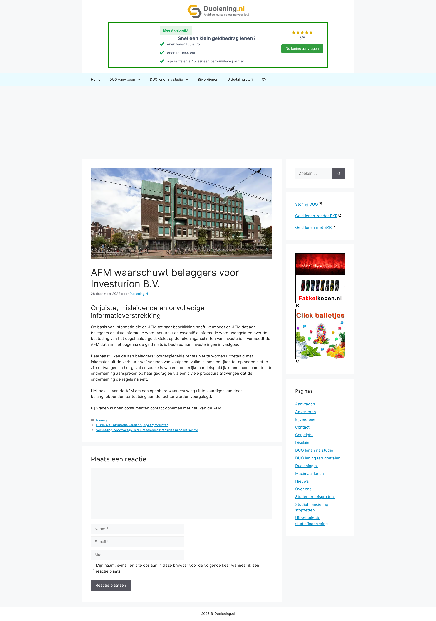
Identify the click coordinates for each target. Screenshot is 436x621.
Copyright (304, 435)
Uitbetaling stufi (240, 79)
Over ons (303, 489)
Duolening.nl (306, 466)
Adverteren (305, 411)
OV (264, 79)
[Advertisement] (218, 120)
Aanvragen (305, 404)
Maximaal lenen (309, 473)
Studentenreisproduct (315, 496)
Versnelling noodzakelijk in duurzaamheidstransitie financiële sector (147, 430)
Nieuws (101, 420)
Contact (302, 427)
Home (95, 79)
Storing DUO (306, 204)
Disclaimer (304, 442)
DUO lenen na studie (166, 79)
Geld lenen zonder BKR (316, 216)
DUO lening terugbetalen (317, 458)
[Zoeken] (338, 173)
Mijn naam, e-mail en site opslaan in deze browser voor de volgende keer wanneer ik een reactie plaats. (177, 568)
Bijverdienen (208, 79)
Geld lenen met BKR (313, 227)
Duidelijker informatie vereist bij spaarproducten (132, 425)
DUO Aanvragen (122, 79)
